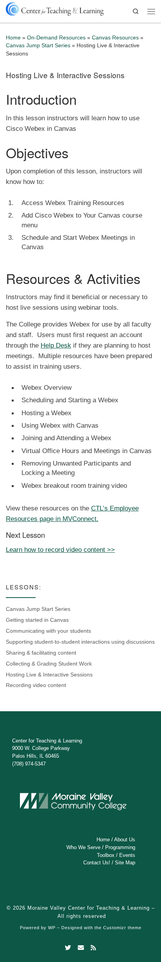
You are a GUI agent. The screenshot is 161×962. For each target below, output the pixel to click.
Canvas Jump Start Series (38, 45)
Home (13, 38)
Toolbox (105, 855)
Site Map (125, 863)
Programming (120, 847)
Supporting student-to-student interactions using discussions (80, 642)
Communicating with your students (48, 631)
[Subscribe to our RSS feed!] (93, 948)
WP (51, 927)
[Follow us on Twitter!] (68, 948)
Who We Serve (83, 847)
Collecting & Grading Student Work (49, 664)
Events (127, 855)
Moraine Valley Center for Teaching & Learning (88, 908)
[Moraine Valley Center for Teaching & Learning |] (55, 8)
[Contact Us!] (81, 948)
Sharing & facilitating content (41, 653)
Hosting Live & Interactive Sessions (49, 675)
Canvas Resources (115, 38)
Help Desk (56, 345)
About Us (124, 839)
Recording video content (36, 685)
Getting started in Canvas (37, 620)
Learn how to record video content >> (60, 549)
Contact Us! (96, 863)
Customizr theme (122, 927)
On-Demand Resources (56, 38)
